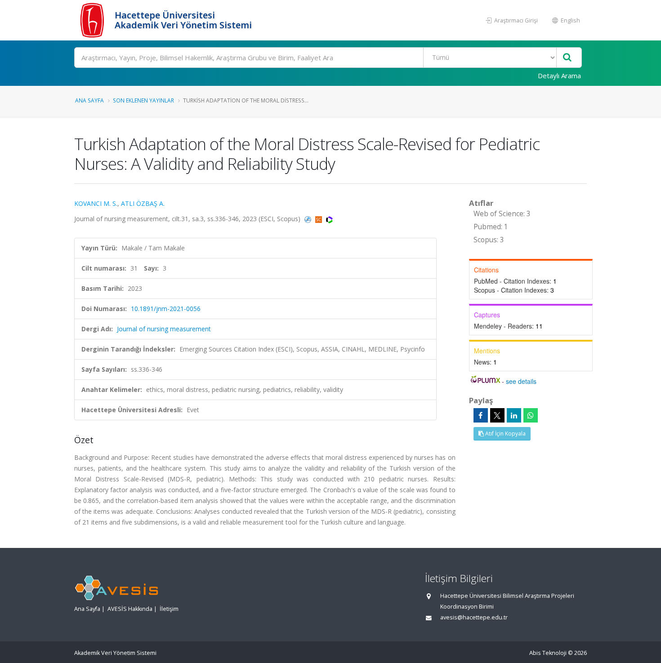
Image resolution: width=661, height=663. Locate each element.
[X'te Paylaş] (497, 415)
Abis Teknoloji (548, 653)
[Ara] (567, 58)
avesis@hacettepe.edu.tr (474, 617)
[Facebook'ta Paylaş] (480, 415)
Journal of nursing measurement (164, 329)
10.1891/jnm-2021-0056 (166, 308)
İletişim (169, 609)
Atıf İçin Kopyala (505, 433)
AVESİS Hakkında (129, 609)
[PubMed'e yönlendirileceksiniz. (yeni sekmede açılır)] (308, 218)
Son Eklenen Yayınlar (143, 100)
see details (521, 381)
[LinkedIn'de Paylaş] (514, 415)
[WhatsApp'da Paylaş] (530, 415)
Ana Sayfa (89, 100)
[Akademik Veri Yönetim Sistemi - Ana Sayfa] (93, 20)
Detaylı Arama (559, 75)
